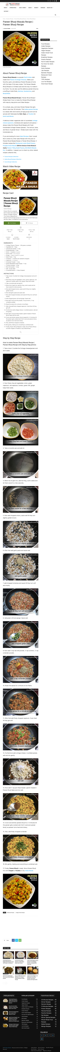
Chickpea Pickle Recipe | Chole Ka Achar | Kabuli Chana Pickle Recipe (14, 1025)
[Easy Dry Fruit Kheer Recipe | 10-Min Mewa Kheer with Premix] (20, 955)
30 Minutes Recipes (10, 912)
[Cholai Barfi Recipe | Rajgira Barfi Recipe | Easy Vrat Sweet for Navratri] (8, 955)
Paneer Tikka (11, 148)
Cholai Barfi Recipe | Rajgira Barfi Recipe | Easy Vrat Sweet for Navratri (8, 962)
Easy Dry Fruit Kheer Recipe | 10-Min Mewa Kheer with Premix (19, 962)
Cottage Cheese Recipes (20, 912)
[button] (55, 15)
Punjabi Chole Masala (10, 145)
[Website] (54, 1)
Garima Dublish (7, 28)
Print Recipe (13, 223)
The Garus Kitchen (7, 1047)
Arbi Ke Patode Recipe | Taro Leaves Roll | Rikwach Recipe (8, 977)
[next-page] (6, 983)
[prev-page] (4, 983)
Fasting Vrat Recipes (19, 958)
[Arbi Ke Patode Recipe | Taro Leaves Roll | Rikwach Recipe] (8, 970)
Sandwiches (28, 91)
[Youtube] (56, 1)
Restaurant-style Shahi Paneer (25, 143)
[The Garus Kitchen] (13, 4)
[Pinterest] (52, 1)
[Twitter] (16, 940)
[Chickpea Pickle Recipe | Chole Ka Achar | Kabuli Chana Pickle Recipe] (5, 1025)
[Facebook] (48, 1)
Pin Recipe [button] (30, 223)
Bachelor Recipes (9, 18)
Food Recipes (5, 973)
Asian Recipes (30, 958)
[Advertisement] (20, 928)
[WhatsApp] (20, 940)
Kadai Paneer (20, 148)
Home (4, 18)
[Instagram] (50, 1)
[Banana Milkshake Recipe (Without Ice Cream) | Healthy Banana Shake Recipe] (20, 970)
